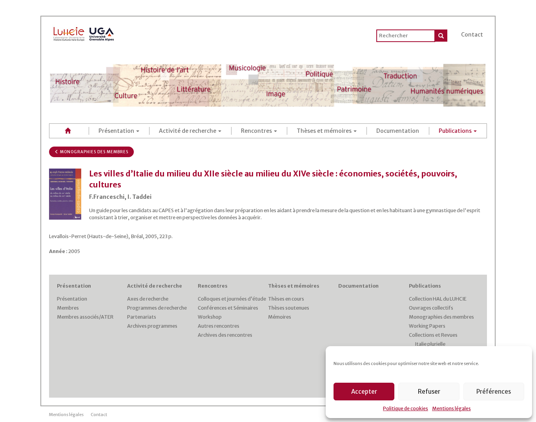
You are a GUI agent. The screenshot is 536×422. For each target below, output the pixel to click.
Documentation (397, 130)
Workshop (210, 317)
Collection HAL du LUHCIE (438, 299)
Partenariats (141, 317)
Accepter (364, 391)
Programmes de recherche (157, 308)
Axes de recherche (147, 299)
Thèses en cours (286, 299)
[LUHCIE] (84, 32)
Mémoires (279, 317)
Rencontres (257, 130)
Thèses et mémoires (325, 130)
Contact (472, 34)
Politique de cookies (405, 408)
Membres (68, 308)
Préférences (493, 391)
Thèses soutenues (288, 308)
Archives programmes (152, 326)
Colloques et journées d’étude (232, 299)
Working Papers (427, 326)
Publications (456, 130)
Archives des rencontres (225, 335)
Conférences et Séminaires (228, 308)
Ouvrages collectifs (431, 308)
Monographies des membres (93, 151)
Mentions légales (451, 408)
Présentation (116, 130)
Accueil (69, 130)
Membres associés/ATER (85, 317)
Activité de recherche (188, 130)
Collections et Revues (433, 335)
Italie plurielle (430, 344)
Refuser (429, 391)
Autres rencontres (218, 326)
